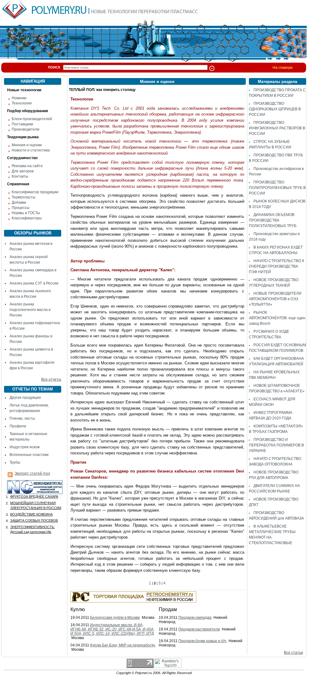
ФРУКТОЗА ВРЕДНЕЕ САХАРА (34, 496)
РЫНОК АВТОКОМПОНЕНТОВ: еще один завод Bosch (277, 318)
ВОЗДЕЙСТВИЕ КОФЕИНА (31, 514)
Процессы (21, 208)
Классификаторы (27, 218)
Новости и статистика (31, 150)
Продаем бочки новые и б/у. (202, 641)
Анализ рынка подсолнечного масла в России (30, 309)
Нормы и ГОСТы (26, 213)
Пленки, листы (22, 418)
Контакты (20, 176)
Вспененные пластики (29, 455)
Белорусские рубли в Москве (115, 617)
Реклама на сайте (27, 166)
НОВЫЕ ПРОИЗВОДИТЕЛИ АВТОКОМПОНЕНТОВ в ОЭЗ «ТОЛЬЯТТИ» (275, 299)
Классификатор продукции (35, 192)
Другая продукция (25, 397)
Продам (168, 609)
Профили (18, 426)
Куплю (77, 609)
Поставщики (22, 124)
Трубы (15, 462)
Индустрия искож (25, 447)
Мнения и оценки (27, 145)
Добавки (19, 202)
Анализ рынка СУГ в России (34, 283)
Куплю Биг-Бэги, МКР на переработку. (123, 645)
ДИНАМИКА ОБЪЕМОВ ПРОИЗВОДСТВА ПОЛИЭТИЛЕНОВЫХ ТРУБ (273, 220)
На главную (283, 67)
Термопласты (23, 197)
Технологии (22, 103)
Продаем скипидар (195, 617)
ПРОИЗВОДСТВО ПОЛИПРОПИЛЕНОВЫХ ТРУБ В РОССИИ (277, 187)
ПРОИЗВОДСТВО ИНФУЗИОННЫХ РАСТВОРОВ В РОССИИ (277, 128)
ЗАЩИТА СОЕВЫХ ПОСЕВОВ (34, 520)
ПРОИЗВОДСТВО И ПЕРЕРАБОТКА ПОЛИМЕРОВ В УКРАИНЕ (276, 445)
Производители (25, 129)
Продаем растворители (199, 629)
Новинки (19, 98)
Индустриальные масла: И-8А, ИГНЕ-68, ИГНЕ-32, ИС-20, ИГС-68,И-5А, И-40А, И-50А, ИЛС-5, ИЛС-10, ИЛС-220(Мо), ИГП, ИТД (112, 629)
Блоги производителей (32, 119)
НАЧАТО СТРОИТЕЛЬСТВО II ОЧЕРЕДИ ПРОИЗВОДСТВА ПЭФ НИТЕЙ (276, 266)
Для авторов (23, 171)
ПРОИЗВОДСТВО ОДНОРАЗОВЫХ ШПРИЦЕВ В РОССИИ (275, 109)
